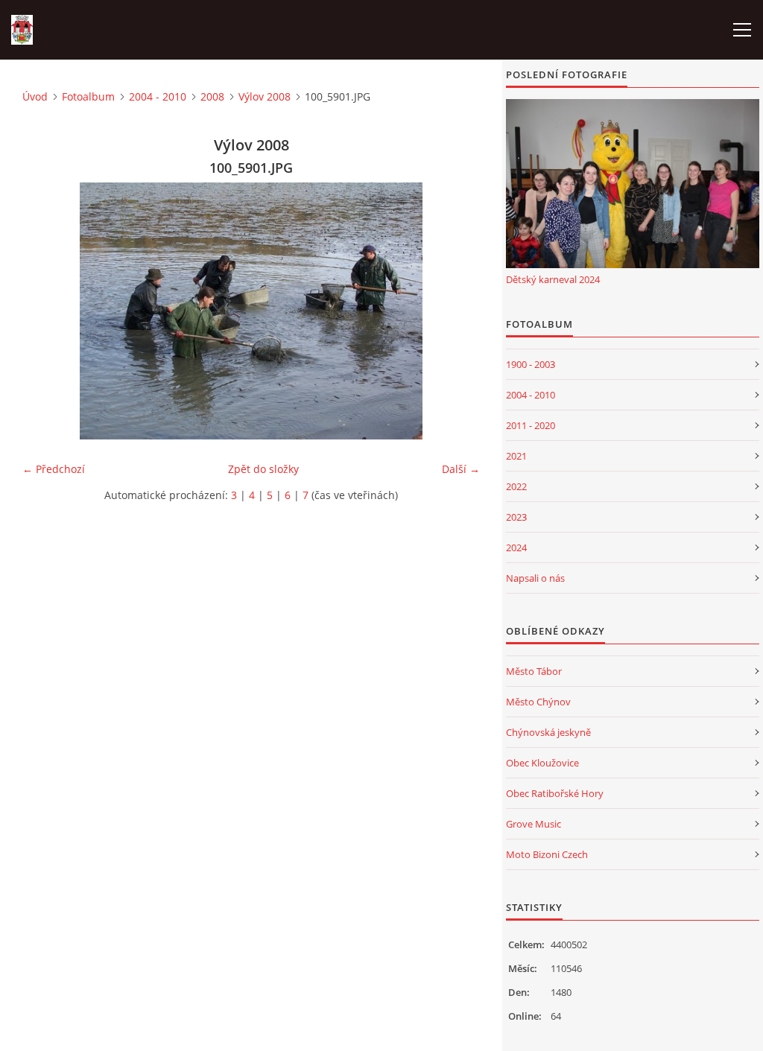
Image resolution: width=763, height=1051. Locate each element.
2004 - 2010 (157, 96)
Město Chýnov (538, 701)
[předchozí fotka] (46, 310)
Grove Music (533, 824)
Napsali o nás (535, 578)
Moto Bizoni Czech (547, 854)
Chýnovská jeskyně (548, 732)
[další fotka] (455, 310)
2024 (516, 547)
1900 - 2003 (530, 364)
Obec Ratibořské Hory (555, 793)
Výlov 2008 (264, 96)
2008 (212, 96)
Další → (461, 469)
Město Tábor (534, 671)
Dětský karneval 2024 (553, 279)
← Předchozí (53, 469)
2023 (516, 517)
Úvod (35, 96)
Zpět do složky (263, 469)
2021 (516, 456)
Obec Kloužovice (542, 762)
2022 (516, 486)
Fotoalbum (88, 96)
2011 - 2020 (530, 425)
